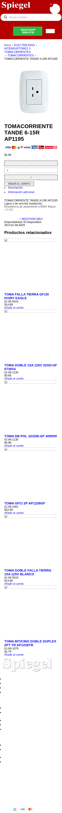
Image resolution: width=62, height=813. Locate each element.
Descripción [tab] (15, 187)
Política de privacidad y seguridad (24, 707)
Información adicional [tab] (21, 192)
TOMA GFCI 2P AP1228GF (24, 503)
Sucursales (11, 683)
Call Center (11, 729)
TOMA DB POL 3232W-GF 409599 (30, 436)
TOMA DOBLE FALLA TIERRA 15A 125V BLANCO (27, 572)
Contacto (9, 692)
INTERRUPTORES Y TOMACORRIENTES (17, 50)
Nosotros (9, 678)
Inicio (7, 45)
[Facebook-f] (4, 783)
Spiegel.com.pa (28, 794)
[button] (14, 307)
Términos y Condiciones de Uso (23, 724)
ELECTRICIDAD (24, 45)
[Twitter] (13, 783)
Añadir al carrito (19, 184)
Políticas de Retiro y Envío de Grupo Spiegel (31, 720)
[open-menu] (50, 31)
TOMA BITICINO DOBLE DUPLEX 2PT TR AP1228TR (30, 643)
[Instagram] (23, 783)
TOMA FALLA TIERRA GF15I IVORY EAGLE (26, 296)
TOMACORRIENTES (21, 55)
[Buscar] (5, 17)
